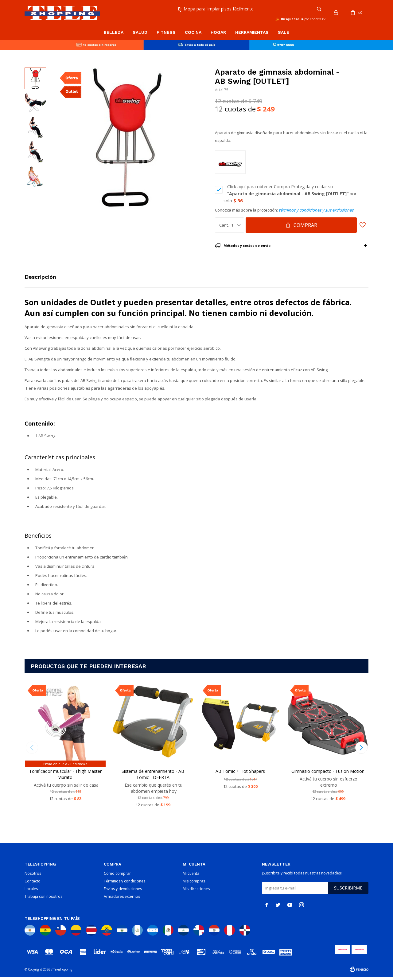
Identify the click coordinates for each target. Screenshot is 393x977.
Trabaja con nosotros (43, 896)
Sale (283, 32)
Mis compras (194, 881)
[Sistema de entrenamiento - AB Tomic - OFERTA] (152, 723)
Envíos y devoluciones (123, 888)
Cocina (193, 32)
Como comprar (117, 873)
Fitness (166, 32)
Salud (140, 32)
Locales (31, 888)
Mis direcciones (196, 888)
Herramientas (252, 32)
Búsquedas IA (292, 19)
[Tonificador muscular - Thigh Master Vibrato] (65, 723)
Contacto (33, 881)
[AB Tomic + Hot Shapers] (240, 723)
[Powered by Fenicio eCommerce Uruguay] (359, 969)
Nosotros (33, 873)
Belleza (113, 32)
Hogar (218, 32)
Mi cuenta (191, 873)
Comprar (305, 225)
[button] (319, 9)
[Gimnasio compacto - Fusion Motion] (327, 723)
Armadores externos (122, 896)
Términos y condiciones (124, 881)
